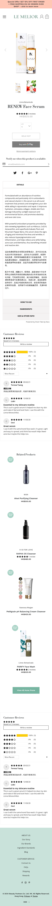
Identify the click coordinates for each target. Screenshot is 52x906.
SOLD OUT (26, 136)
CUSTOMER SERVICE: (26, 859)
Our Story (26, 839)
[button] (22, 113)
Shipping (26, 871)
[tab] (26, 184)
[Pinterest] (37, 173)
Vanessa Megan (26, 608)
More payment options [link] (26, 151)
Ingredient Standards (26, 848)
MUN (26, 495)
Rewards (26, 875)
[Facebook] (22, 173)
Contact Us (26, 863)
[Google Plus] (30, 173)
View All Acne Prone (26, 690)
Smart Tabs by (40, 322)
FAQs (26, 867)
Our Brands (26, 843)
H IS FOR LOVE (26, 550)
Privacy (27, 896)
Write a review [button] (26, 344)
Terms (35, 896)
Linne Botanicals (26, 663)
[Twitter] (15, 173)
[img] (17, 382)
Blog (26, 852)
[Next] (46, 50)
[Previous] (5, 50)
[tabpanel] (26, 243)
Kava (47, 322)
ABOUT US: (26, 835)
